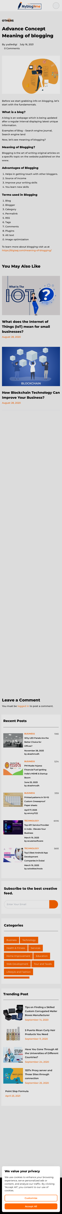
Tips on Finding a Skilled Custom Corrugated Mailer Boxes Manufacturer (41, 1011)
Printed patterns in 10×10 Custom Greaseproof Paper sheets (36, 801)
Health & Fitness (15, 948)
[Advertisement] (31, 554)
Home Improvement (18, 955)
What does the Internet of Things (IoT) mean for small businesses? (26, 327)
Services (35, 948)
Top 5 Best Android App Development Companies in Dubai (36, 856)
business (29, 733)
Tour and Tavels (43, 963)
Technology (29, 940)
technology (31, 820)
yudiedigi (9, 44)
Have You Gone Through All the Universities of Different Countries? (41, 1053)
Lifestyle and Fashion (18, 971)
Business (11, 940)
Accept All (31, 1206)
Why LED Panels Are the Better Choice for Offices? (36, 742)
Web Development (17, 963)
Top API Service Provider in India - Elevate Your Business (36, 829)
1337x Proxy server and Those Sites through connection (38, 1074)
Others (8, 20)
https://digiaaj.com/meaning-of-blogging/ (27, 250)
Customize (31, 1198)
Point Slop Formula (17, 1091)
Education (42, 955)
